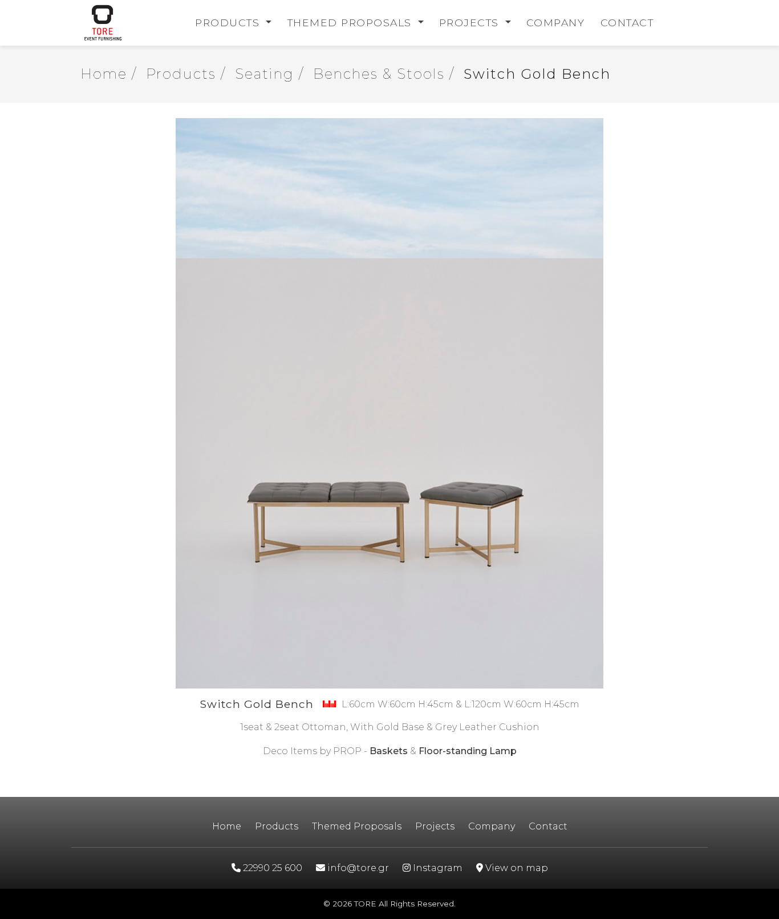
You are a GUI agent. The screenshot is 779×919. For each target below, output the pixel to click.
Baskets (389, 751)
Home (226, 826)
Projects (471, 23)
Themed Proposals (351, 23)
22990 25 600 (271, 868)
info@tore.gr (357, 868)
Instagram (436, 868)
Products (229, 23)
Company (555, 23)
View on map (515, 868)
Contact (627, 23)
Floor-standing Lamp (468, 751)
